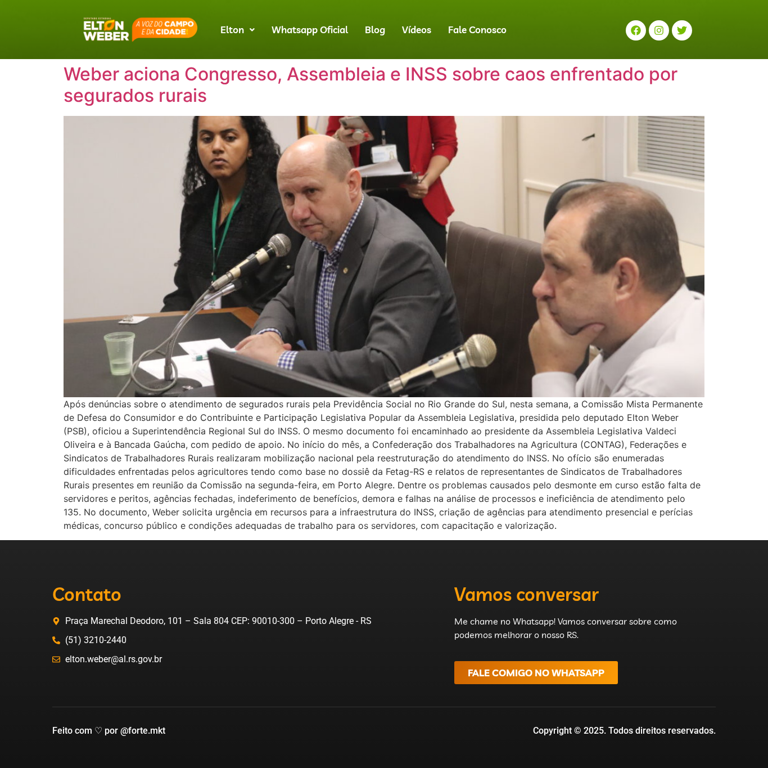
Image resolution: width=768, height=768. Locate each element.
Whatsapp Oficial (310, 29)
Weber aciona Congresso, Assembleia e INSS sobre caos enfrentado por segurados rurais (370, 84)
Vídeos (416, 29)
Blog (375, 29)
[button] (237, 29)
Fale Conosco (477, 29)
